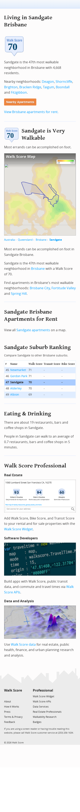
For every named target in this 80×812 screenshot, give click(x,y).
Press (7, 711)
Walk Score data (23, 644)
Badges (37, 722)
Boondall (63, 87)
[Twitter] (6, 696)
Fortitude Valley (63, 288)
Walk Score (13, 690)
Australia (9, 239)
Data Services (41, 706)
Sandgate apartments (33, 330)
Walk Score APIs (42, 701)
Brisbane (41, 239)
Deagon (48, 82)
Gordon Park (18, 376)
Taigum (48, 87)
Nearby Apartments (20, 102)
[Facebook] (12, 696)
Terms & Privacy (13, 717)
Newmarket (18, 370)
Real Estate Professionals (47, 711)
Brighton (11, 87)
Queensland (25, 239)
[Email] (19, 696)
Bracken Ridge (30, 87)
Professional (43, 690)
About (7, 701)
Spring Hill (19, 294)
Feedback (9, 722)
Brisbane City (40, 288)
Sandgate (55, 239)
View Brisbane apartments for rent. (31, 112)
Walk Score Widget (18, 529)
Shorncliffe (64, 82)
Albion (14, 394)
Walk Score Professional (35, 465)
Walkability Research (44, 717)
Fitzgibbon (19, 92)
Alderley (16, 388)
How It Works (11, 706)
